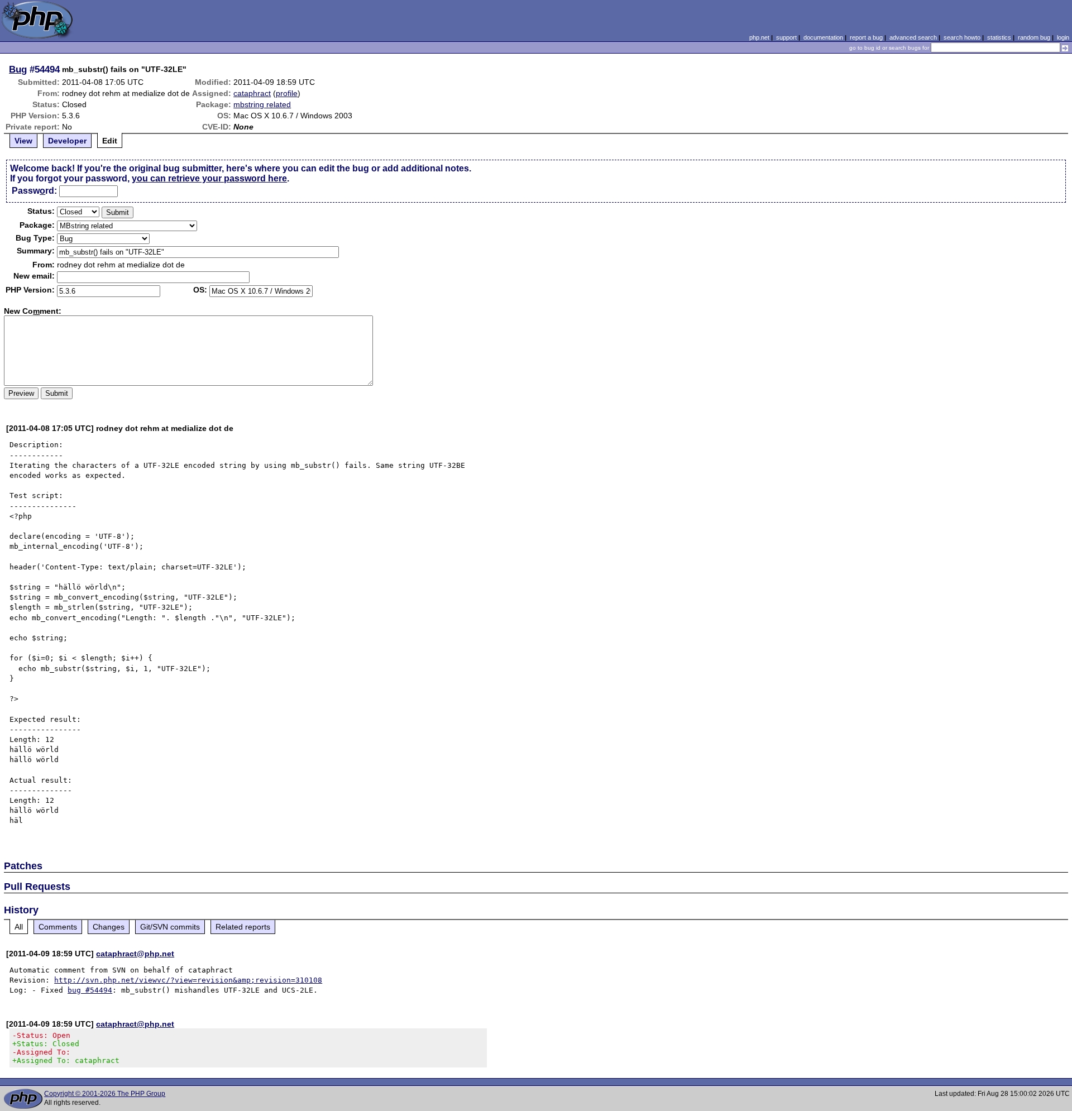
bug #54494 (90, 990)
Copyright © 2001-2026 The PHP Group (104, 1094)
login (1063, 37)
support (786, 37)
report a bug (866, 37)
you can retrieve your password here (209, 178)
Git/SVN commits (170, 926)
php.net (759, 37)
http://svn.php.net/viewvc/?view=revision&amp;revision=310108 (188, 980)
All (19, 926)
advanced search (913, 37)
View (23, 140)
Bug (18, 69)
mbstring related (262, 104)
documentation (823, 37)
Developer (67, 140)
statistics (999, 37)
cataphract (252, 93)
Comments (58, 926)
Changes (109, 926)
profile (287, 93)
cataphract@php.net (135, 953)
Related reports (243, 926)
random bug (1034, 37)
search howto (962, 37)
